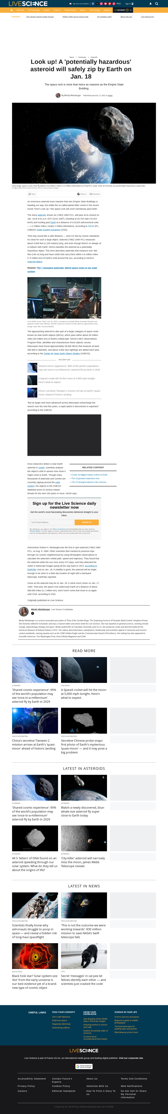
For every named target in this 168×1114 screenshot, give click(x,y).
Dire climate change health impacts (40, 17)
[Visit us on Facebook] (93, 3)
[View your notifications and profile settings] (150, 3)
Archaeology (34, 10)
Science (57, 10)
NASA (91, 226)
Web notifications (131, 1086)
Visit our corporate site (131, 1058)
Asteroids (94, 57)
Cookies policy (61, 1086)
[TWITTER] (33, 613)
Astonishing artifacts (61, 1028)
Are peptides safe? (104, 17)
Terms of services (59, 529)
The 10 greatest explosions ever (85, 478)
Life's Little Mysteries (61, 1017)
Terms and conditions (134, 1079)
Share (33, 194)
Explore (107, 10)
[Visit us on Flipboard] (109, 3)
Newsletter (96, 194)
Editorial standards (64, 1091)
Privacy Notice (35, 531)
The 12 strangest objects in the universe (89, 482)
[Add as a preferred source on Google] (84, 1066)
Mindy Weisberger (72, 95)
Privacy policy (26, 1086)
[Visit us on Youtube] (105, 3)
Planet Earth (70, 10)
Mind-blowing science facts (126, 1032)
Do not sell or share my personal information (134, 1094)
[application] (64, 435)
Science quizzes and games (127, 1017)
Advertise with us (97, 1086)
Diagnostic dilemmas (61, 1024)
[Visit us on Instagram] (101, 3)
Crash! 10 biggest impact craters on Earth (89, 475)
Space (82, 10)
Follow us (83, 194)
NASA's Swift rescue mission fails (75, 17)
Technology (94, 10)
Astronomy (82, 57)
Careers (22, 1091)
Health (47, 10)
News (110, 95)
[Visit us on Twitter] (97, 3)
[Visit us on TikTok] (113, 3)
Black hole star (126, 17)
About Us (92, 1079)
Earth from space (59, 1020)
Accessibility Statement (32, 1079)
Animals (20, 10)
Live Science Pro (147, 17)
